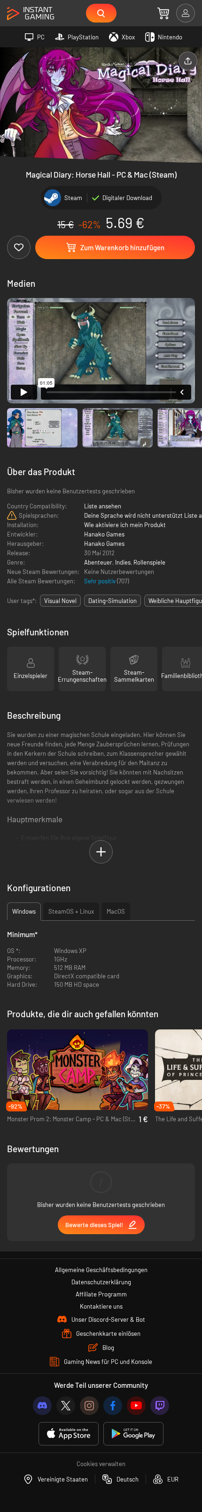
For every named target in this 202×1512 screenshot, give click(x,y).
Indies (123, 562)
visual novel (60, 600)
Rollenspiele (149, 562)
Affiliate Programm (101, 1294)
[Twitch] (159, 1405)
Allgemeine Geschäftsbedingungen (101, 1270)
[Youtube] (136, 1405)
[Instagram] (89, 1405)
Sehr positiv (100, 581)
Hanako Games (104, 534)
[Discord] (42, 1405)
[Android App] (133, 1434)
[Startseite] (30, 14)
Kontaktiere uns (101, 1306)
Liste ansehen (102, 506)
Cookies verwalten (101, 1463)
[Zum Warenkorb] (163, 13)
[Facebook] (112, 1405)
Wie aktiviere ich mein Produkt (125, 525)
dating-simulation (112, 600)
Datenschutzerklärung (101, 1282)
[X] (65, 1405)
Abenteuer (98, 562)
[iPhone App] (69, 1434)
